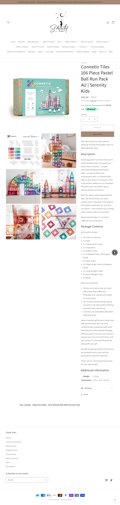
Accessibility (10, 466)
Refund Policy (11, 446)
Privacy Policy (11, 454)
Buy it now (97, 134)
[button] (8, 22)
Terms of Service (12, 458)
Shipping (93, 100)
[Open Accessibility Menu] (115, 252)
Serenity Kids (56, 499)
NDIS (7, 462)
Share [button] (86, 394)
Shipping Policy (11, 450)
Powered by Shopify (66, 499)
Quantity (84, 114)
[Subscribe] (45, 480)
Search (8, 438)
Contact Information (13, 442)
